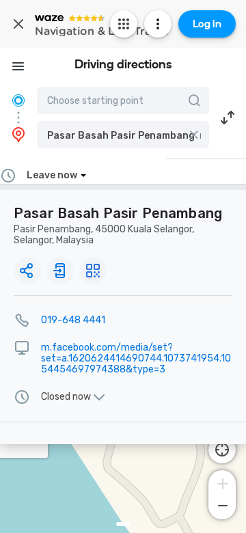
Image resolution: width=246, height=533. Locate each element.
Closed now (66, 397)
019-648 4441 (73, 320)
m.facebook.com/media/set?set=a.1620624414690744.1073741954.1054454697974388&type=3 (136, 358)
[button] (123, 134)
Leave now (52, 175)
